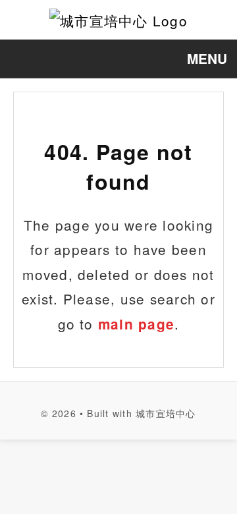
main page (136, 323)
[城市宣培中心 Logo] (118, 20)
